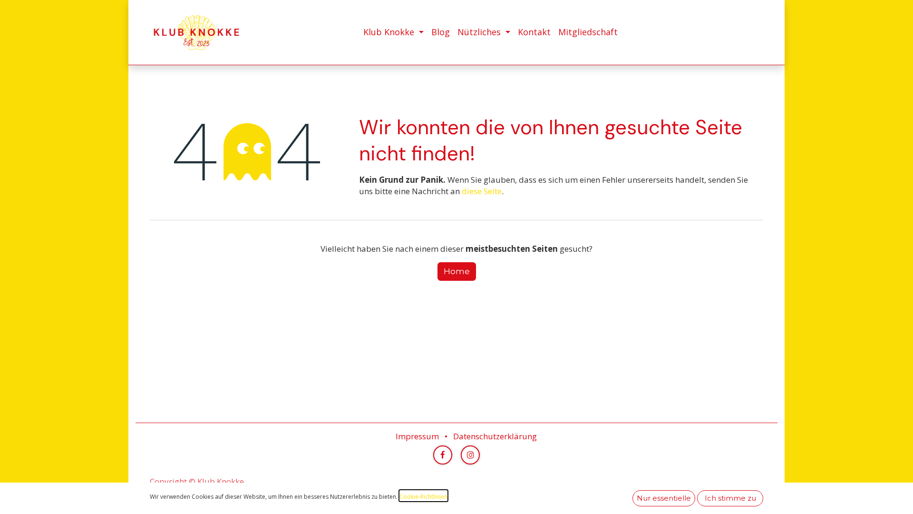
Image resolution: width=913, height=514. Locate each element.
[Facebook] (442, 455)
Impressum (417, 436)
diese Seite (482, 191)
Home (457, 271)
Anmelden (748, 32)
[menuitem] (393, 32)
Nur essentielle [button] (664, 498)
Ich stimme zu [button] (730, 498)
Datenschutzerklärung (495, 436)
